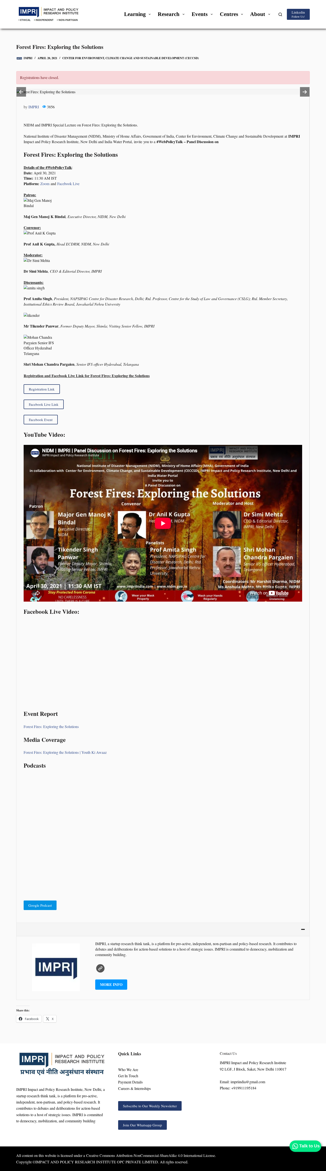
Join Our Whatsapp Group (142, 1125)
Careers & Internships (134, 1088)
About (257, 14)
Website (100, 968)
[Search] (280, 14)
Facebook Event (41, 419)
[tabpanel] (163, 92)
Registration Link (42, 389)
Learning (135, 14)
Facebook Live (68, 183)
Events (200, 14)
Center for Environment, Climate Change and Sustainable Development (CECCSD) (130, 58)
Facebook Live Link (43, 404)
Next (305, 92)
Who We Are (128, 1069)
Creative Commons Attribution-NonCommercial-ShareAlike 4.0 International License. (151, 1155)
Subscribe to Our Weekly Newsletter (150, 1105)
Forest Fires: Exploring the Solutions (51, 726)
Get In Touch (128, 1075)
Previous (21, 92)
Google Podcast (40, 905)
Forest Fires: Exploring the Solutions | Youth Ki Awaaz (65, 752)
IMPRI (33, 106)
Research (168, 14)
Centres (229, 14)
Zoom (44, 183)
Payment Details (130, 1081)
